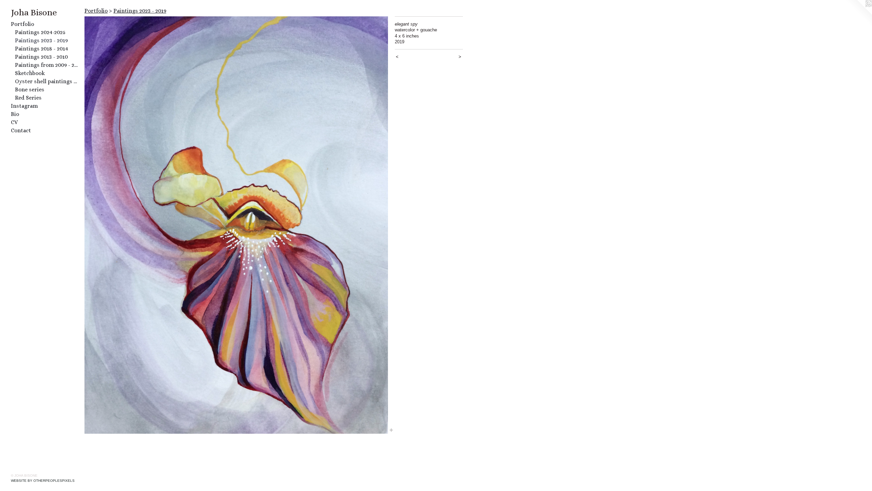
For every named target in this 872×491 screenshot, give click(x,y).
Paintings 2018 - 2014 (41, 48)
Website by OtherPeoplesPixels (43, 480)
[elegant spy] (236, 225)
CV (14, 122)
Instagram (24, 106)
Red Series (28, 97)
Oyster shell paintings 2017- (47, 81)
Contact (21, 130)
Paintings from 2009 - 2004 (47, 65)
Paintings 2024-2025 (40, 32)
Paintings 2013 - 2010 (41, 57)
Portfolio (22, 24)
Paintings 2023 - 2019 (41, 40)
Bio (15, 114)
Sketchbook (30, 73)
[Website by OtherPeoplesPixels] (858, 13)
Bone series (29, 89)
